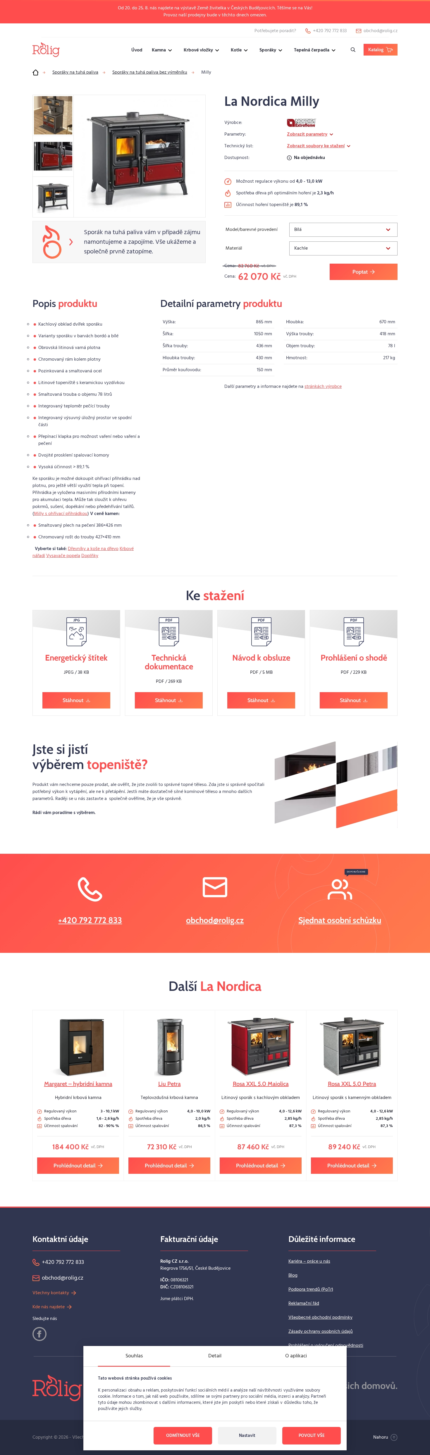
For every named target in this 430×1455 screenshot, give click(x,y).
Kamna (159, 50)
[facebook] (39, 1334)
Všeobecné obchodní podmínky (320, 1317)
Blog (292, 1275)
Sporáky (267, 50)
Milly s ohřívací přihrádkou (60, 514)
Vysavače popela (63, 556)
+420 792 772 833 (90, 920)
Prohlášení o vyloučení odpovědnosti (325, 1345)
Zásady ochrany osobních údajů (320, 1331)
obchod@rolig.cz (215, 920)
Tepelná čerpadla (311, 50)
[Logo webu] (46, 49)
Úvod (136, 50)
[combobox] (343, 230)
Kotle (236, 50)
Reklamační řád (303, 1303)
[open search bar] (353, 50)
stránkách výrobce (323, 386)
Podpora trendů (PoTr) (310, 1289)
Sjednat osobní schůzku (339, 920)
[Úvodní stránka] (35, 72)
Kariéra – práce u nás (309, 1261)
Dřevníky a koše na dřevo (93, 549)
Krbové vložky (198, 50)
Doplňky (89, 556)
